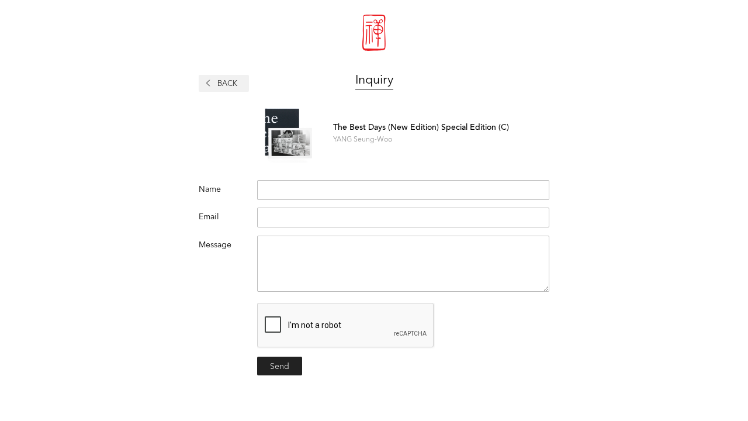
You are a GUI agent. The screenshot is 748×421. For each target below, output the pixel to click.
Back (227, 83)
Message (215, 244)
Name (210, 189)
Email (209, 216)
